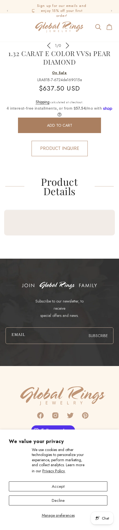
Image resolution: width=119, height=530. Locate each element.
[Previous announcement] (7, 11)
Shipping (43, 102)
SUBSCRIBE (98, 335)
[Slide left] (48, 45)
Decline (58, 500)
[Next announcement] (111, 11)
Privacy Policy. (53, 471)
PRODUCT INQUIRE (59, 148)
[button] (9, 27)
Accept (58, 486)
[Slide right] (67, 45)
